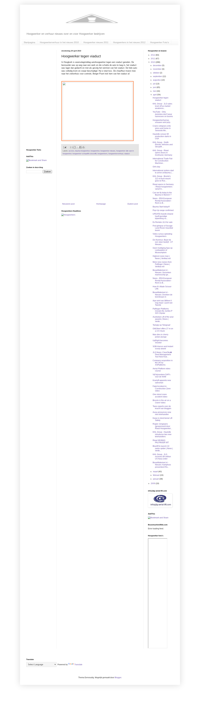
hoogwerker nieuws (107, 151)
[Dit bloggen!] (74, 147)
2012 (153, 55)
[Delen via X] (77, 147)
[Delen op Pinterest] (83, 147)
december (157, 65)
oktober (156, 73)
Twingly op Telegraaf (161, 325)
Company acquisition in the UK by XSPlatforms (163, 362)
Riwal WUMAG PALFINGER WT (161, 441)
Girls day (156, 167)
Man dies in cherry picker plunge (160, 335)
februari (156, 475)
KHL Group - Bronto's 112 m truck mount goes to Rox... (162, 178)
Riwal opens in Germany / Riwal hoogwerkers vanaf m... (163, 186)
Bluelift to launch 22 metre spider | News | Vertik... (163, 448)
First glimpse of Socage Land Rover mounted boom (163, 228)
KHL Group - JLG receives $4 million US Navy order (162, 456)
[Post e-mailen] (65, 147)
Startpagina (29, 42)
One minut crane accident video (160, 395)
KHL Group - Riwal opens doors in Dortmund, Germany (162, 152)
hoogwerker (95, 151)
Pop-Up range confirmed (163, 210)
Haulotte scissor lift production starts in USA (162, 136)
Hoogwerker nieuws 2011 (95, 42)
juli (154, 84)
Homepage (101, 204)
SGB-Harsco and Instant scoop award (163, 347)
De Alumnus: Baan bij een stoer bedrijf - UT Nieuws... (163, 242)
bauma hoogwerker (82, 151)
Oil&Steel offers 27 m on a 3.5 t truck (163, 330)
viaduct (127, 154)
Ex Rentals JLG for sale (162, 222)
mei (155, 91)
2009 (153, 483)
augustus (157, 80)
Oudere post (132, 204)
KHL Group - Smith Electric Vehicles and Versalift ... (163, 144)
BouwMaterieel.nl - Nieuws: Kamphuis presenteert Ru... (162, 464)
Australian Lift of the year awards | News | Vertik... (163, 319)
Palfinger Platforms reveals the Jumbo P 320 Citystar (162, 311)
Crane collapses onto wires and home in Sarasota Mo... (162, 128)
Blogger (118, 677)
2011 (153, 59)
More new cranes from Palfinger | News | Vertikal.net (162, 264)
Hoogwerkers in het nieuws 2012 (129, 42)
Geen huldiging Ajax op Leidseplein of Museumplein (162, 250)
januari (156, 479)
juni (155, 87)
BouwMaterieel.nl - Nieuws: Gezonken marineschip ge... (162, 272)
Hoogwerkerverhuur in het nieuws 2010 (59, 42)
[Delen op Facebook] (80, 147)
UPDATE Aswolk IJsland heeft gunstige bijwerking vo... (163, 216)
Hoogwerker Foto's (159, 42)
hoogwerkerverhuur (115, 154)
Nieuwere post (68, 204)
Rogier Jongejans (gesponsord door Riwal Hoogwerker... (162, 426)
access (71, 151)
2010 (153, 62)
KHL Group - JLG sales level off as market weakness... (162, 106)
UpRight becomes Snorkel (160, 341)
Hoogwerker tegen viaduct (160, 99)
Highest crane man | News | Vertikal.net (162, 257)
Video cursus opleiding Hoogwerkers (162, 235)
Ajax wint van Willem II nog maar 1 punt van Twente (162, 303)
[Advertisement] (100, 179)
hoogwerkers (103, 154)
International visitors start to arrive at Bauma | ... (163, 171)
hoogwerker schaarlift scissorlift (84, 154)
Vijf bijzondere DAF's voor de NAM (161, 375)
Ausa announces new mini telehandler (162, 413)
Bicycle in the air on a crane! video (162, 401)
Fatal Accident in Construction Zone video (162, 388)
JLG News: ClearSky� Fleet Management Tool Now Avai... (162, 354)
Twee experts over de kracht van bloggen (162, 407)
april (155, 95)
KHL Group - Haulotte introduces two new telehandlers (162, 434)
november (157, 69)
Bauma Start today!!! (161, 207)
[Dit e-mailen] (71, 147)
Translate (78, 664)
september (157, 76)
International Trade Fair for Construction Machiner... (162, 161)
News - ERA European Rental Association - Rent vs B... (162, 200)
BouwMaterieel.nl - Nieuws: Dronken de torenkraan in (162, 294)
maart (155, 471)
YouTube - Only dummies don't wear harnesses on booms (163, 114)
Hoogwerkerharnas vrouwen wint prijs (161, 121)
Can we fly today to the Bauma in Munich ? (162, 194)
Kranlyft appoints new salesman (162, 381)
